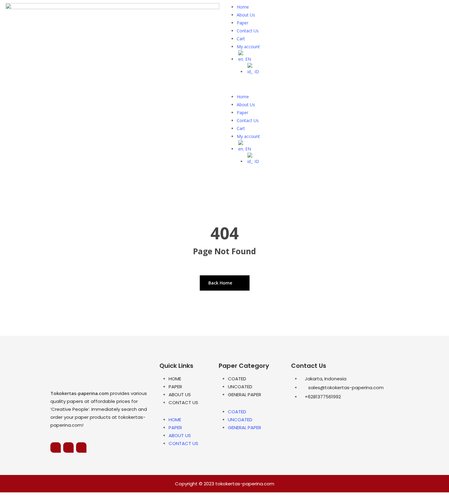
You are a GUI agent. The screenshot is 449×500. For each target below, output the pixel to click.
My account (248, 46)
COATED (237, 378)
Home (243, 7)
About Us (246, 15)
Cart (241, 39)
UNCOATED (240, 386)
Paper (242, 23)
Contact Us (248, 31)
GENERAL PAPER (244, 394)
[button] (337, 89)
